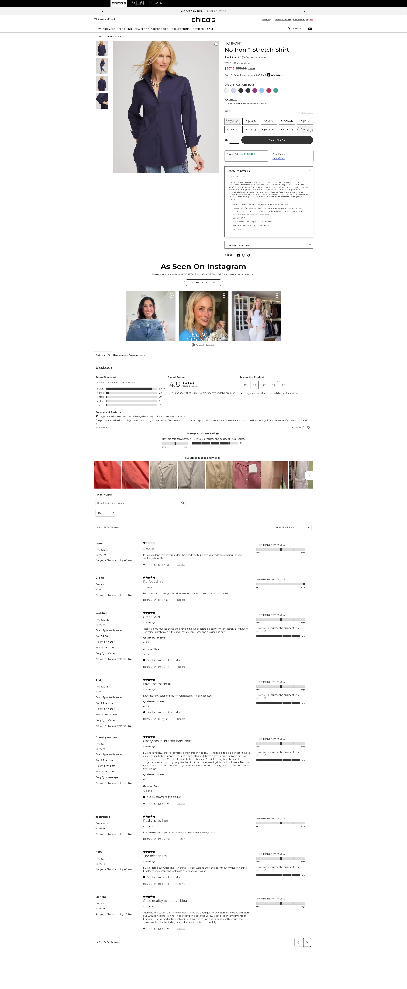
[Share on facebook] (238, 255)
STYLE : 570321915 (237, 176)
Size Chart (307, 112)
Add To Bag (277, 140)
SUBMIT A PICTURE (203, 282)
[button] (310, 28)
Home (99, 36)
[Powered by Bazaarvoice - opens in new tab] (203, 345)
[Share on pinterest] (248, 255)
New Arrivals (115, 36)
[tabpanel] (203, 654)
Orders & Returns (283, 19)
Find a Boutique (300, 19)
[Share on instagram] (243, 255)
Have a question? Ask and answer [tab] (129, 355)
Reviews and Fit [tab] (103, 355)
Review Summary (259, 57)
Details (251, 68)
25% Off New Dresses (191, 11)
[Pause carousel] (403, 11)
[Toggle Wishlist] (215, 44)
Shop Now (213, 11)
